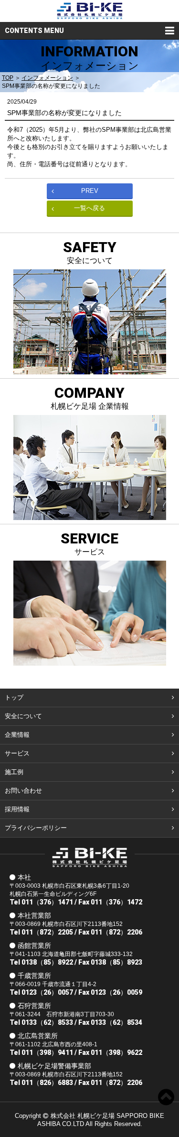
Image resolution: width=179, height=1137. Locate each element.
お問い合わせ (23, 790)
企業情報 (17, 734)
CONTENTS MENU (34, 30)
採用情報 (17, 809)
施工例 (14, 772)
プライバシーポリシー (36, 827)
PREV (89, 190)
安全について (23, 716)
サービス (17, 753)
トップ (14, 697)
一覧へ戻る (89, 208)
